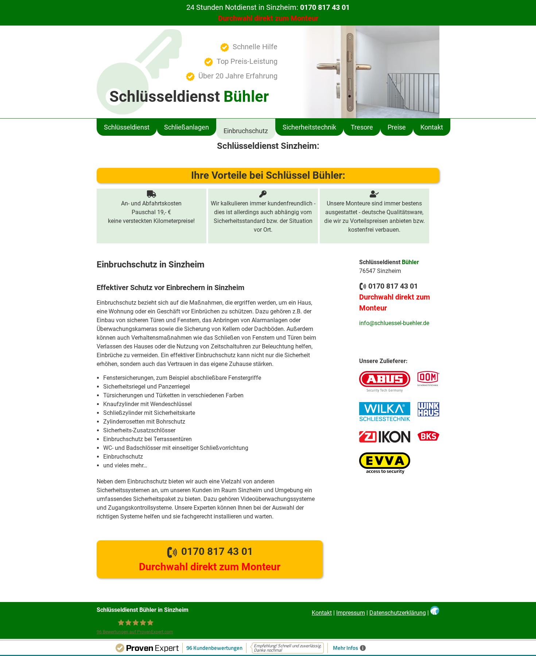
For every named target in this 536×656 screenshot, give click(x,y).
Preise (397, 127)
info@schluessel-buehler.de (394, 323)
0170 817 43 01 (209, 559)
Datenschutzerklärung (397, 612)
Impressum (350, 612)
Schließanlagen (186, 127)
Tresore (362, 127)
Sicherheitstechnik (309, 127)
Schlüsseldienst (126, 127)
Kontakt (431, 127)
